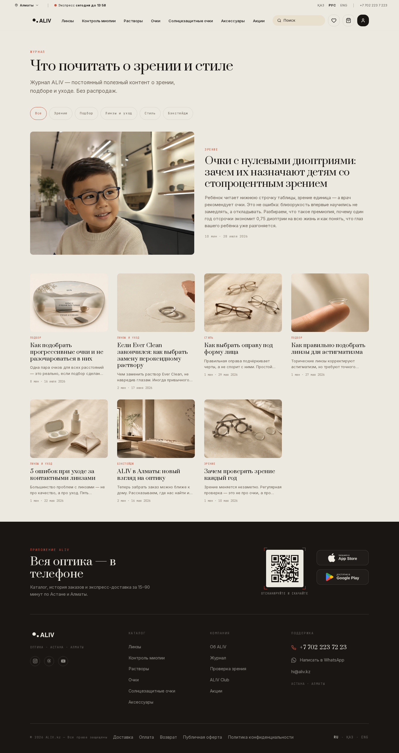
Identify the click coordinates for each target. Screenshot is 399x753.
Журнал (218, 657)
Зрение (60, 113)
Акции (259, 20)
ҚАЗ (321, 5)
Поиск (289, 20)
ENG (343, 5)
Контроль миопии (99, 20)
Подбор (86, 113)
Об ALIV (218, 646)
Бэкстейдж (178, 113)
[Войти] (363, 20)
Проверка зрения (228, 668)
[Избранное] (334, 20)
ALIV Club (219, 679)
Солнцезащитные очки (191, 20)
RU (336, 737)
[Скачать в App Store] (342, 558)
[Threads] (49, 661)
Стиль (150, 113)
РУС (332, 5)
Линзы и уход (118, 113)
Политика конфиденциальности (261, 737)
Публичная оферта (202, 737)
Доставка (123, 737)
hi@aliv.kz (300, 671)
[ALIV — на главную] (41, 20)
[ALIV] (43, 634)
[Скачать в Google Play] (342, 577)
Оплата (146, 737)
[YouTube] (63, 661)
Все (38, 113)
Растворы (133, 20)
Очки (155, 20)
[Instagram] (35, 661)
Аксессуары (233, 20)
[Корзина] (348, 20)
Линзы (67, 20)
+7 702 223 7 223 (373, 5)
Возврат (168, 737)
